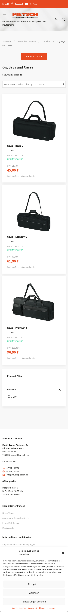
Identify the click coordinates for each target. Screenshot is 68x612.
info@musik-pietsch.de (17, 474)
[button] (63, 552)
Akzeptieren (34, 584)
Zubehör (46, 41)
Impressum (51, 608)
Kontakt (5, 4)
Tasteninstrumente (27, 41)
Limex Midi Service (10, 523)
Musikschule (8, 527)
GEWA (14, 396)
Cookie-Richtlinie (19, 608)
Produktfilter (34, 56)
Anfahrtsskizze (9, 461)
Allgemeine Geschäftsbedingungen (18, 544)
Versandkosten (29, 176)
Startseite (6, 41)
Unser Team (8, 513)
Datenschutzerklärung (36, 608)
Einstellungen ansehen (34, 601)
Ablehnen (34, 592)
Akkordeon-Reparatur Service (16, 518)
